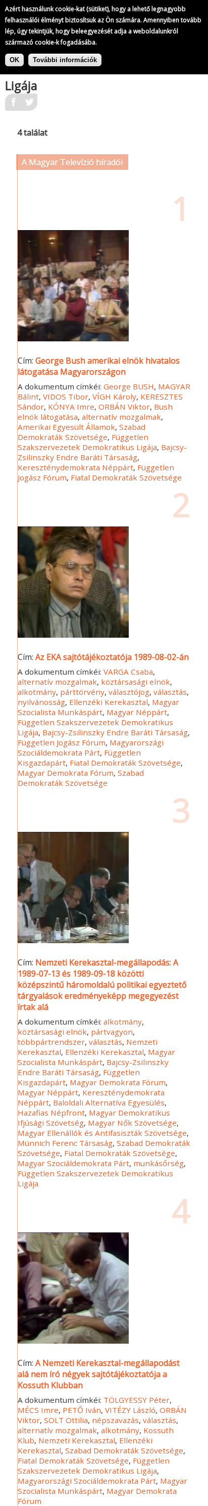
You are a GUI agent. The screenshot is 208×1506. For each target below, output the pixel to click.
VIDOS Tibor (65, 396)
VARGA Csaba (128, 672)
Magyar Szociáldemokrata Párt (73, 1163)
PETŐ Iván (82, 1410)
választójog (129, 692)
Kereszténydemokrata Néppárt (75, 467)
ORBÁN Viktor (124, 407)
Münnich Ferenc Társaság (65, 1143)
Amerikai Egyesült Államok (66, 427)
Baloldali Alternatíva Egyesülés (109, 1102)
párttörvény (82, 692)
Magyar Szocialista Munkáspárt (98, 707)
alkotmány (37, 692)
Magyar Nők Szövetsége (132, 1123)
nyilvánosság (41, 702)
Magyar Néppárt (137, 712)
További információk (65, 60)
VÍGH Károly (114, 396)
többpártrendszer (51, 1042)
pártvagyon (112, 1032)
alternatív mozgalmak (121, 417)
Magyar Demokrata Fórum (66, 773)
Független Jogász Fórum (62, 742)
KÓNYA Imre (71, 407)
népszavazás (115, 1420)
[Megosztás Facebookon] (13, 105)
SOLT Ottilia (66, 1420)
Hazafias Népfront (51, 1113)
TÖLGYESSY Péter (136, 1400)
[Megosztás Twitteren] (29, 105)
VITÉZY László (130, 1410)
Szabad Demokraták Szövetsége (81, 432)
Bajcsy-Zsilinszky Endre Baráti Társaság (102, 452)
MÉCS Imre (38, 1410)
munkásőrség (158, 1163)
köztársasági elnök (135, 682)
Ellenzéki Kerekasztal (108, 702)
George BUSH (128, 386)
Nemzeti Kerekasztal (76, 1440)
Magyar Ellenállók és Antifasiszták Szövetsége (102, 1133)
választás (170, 692)
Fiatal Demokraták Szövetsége (126, 477)
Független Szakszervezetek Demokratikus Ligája (87, 442)
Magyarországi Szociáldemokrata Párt (91, 747)
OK (14, 60)
